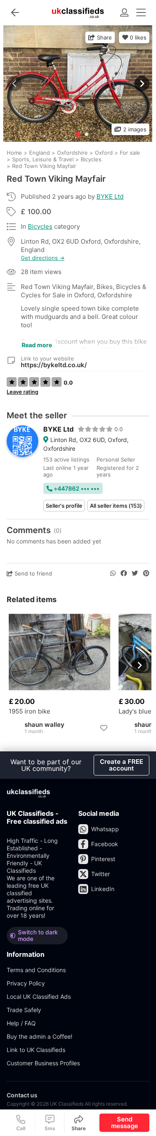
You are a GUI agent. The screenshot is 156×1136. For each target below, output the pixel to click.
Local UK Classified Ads (39, 996)
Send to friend (32, 573)
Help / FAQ (21, 1023)
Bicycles (40, 226)
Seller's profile (64, 505)
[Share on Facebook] (124, 573)
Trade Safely (24, 1009)
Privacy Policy (26, 983)
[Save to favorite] (103, 728)
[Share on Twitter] (135, 573)
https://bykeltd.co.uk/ (54, 365)
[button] (141, 83)
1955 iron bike (29, 711)
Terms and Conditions (36, 969)
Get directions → (42, 258)
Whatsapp (105, 828)
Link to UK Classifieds (36, 1049)
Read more (37, 344)
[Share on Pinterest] (146, 573)
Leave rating (22, 391)
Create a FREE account (121, 765)
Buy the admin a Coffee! (39, 1036)
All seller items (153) (116, 505)
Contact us (22, 1095)
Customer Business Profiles (43, 1063)
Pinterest (103, 858)
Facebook (104, 843)
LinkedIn (102, 888)
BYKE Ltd (110, 196)
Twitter (100, 873)
